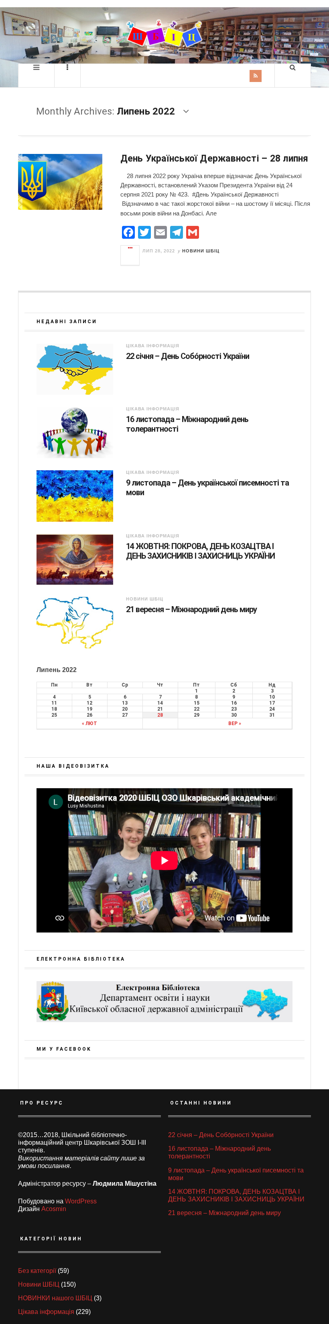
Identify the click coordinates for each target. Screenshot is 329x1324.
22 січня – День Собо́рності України (187, 356)
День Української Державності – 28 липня (214, 158)
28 (160, 715)
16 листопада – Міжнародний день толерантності (187, 424)
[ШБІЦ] (164, 33)
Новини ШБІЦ (200, 250)
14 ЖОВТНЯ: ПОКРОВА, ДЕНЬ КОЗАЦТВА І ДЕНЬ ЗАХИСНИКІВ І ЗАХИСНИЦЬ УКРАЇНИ (200, 551)
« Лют (89, 723)
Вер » (234, 723)
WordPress (81, 1201)
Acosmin (53, 1208)
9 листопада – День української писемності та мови (207, 487)
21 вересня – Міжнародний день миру (191, 609)
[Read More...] (130, 255)
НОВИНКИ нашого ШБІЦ (55, 1298)
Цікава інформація (152, 345)
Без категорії (37, 1270)
